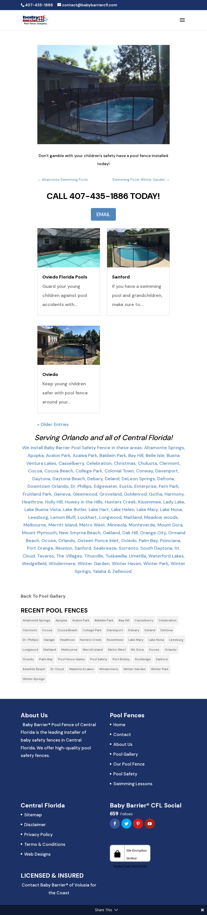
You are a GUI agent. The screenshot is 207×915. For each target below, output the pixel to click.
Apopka (61, 620)
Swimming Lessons (132, 783)
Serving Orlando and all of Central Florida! (103, 437)
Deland (150, 630)
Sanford (121, 277)
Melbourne (69, 650)
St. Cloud (57, 669)
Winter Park (159, 669)
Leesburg (176, 640)
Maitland (49, 650)
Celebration (167, 620)
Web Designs (37, 854)
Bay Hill (124, 620)
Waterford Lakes (81, 669)
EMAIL (103, 214)
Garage (49, 640)
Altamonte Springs (36, 620)
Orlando (171, 650)
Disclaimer (35, 824)
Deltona (166, 630)
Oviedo (50, 374)
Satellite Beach (34, 669)
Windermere (108, 669)
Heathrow (67, 640)
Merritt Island (93, 650)
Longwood (30, 650)
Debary (133, 630)
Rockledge (143, 659)
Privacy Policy (38, 834)
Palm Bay (46, 659)
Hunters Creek (90, 640)
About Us (123, 744)
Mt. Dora (137, 650)
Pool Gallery (125, 754)
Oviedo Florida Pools (64, 277)
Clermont (30, 630)
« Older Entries (53, 424)
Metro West (117, 650)
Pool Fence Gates (71, 659)
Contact (122, 734)
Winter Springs (34, 679)
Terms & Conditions (44, 844)
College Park (92, 630)
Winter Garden (134, 669)
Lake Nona (156, 640)
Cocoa (47, 630)
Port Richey (121, 659)
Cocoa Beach (67, 630)
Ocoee (154, 650)
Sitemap (33, 815)
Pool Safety (98, 659)
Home (119, 724)
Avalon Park (80, 620)
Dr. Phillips (30, 640)
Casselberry (144, 620)
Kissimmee (115, 640)
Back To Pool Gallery (43, 596)
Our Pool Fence (129, 764)
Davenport (115, 630)
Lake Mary (135, 640)
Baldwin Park (104, 620)
